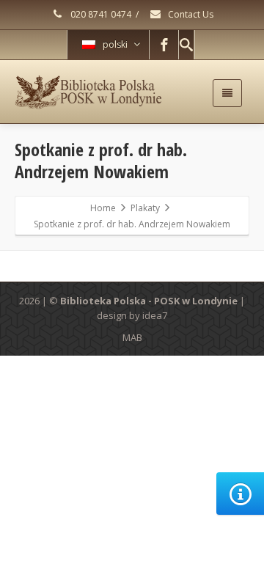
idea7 (154, 315)
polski (115, 44)
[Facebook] (164, 44)
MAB (132, 337)
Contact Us (189, 14)
